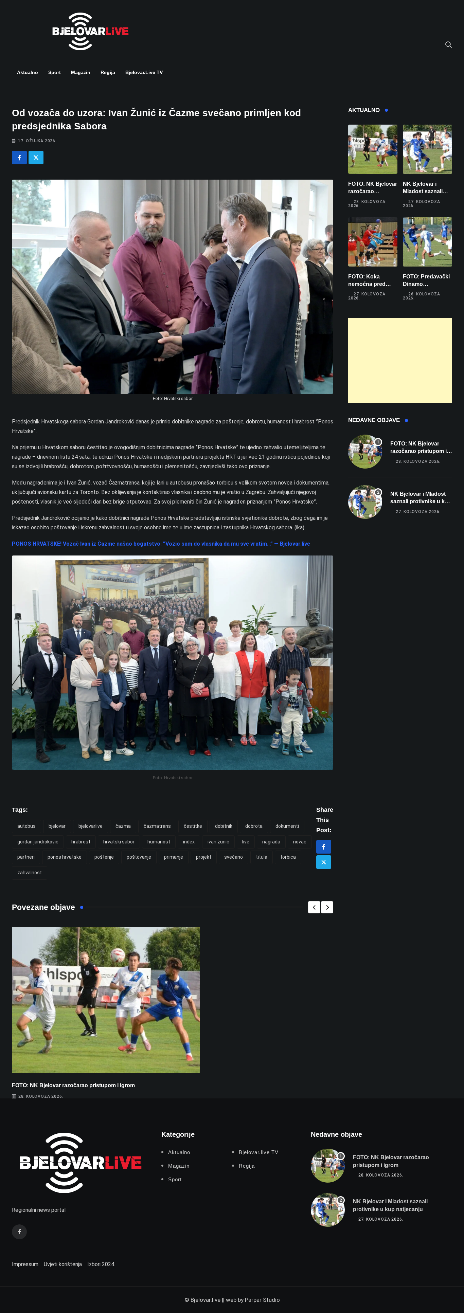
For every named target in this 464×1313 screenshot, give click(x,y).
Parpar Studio (262, 1299)
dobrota (254, 826)
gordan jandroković (37, 841)
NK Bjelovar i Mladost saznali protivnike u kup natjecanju (420, 501)
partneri (26, 857)
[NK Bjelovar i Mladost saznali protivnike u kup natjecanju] (427, 149)
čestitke (193, 826)
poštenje (104, 857)
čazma (123, 826)
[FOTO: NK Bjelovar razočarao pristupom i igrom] (372, 149)
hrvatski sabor (119, 841)
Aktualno (27, 72)
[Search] (448, 44)
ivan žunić (218, 841)
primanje (173, 857)
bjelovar (57, 826)
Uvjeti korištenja (63, 1264)
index (189, 841)
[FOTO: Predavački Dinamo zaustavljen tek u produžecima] (427, 242)
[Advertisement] (400, 360)
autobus (26, 826)
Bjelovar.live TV (144, 72)
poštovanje (139, 857)
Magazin (80, 72)
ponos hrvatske (65, 857)
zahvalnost (29, 872)
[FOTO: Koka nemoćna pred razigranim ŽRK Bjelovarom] (372, 242)
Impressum (25, 1264)
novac (299, 841)
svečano (233, 857)
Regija (108, 72)
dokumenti (287, 826)
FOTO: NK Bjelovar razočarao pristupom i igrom (73, 1085)
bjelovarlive (90, 826)
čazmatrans (157, 826)
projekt (203, 857)
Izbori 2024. (101, 1264)
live (245, 841)
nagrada (271, 841)
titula (261, 857)
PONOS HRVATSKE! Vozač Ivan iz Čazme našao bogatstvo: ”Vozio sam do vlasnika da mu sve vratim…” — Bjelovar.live (161, 544)
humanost (158, 841)
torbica (288, 857)
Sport (54, 72)
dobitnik (223, 826)
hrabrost (80, 841)
